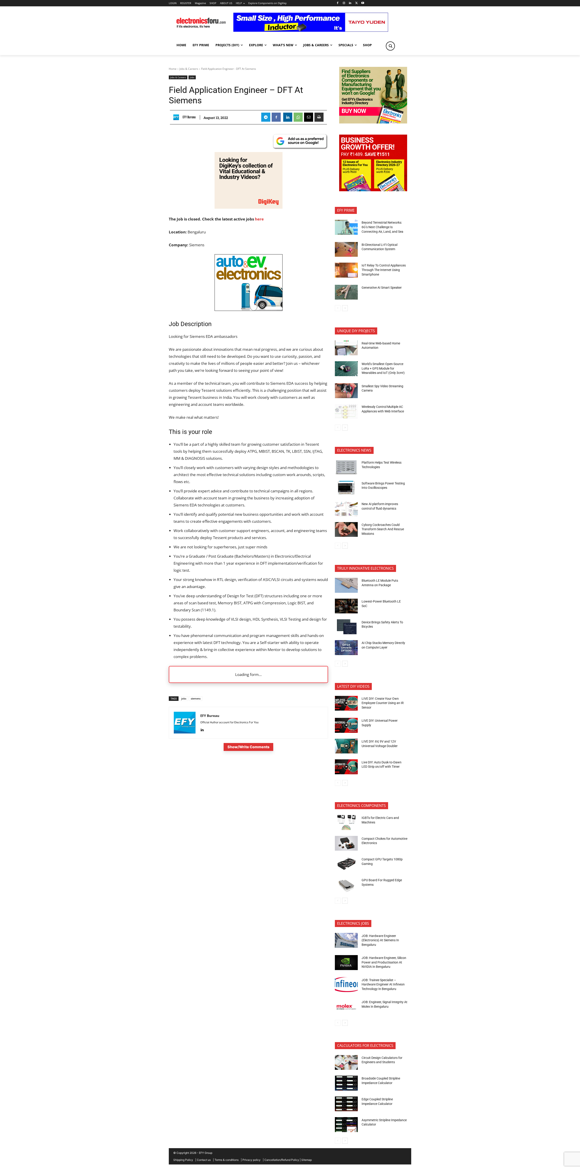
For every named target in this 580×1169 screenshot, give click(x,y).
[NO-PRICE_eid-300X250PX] (373, 122)
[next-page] (345, 308)
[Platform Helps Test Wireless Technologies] (346, 467)
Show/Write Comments (248, 747)
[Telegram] (265, 117)
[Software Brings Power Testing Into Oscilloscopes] (346, 487)
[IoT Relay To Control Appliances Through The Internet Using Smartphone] (346, 270)
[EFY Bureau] (177, 117)
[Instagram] (343, 3)
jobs (183, 698)
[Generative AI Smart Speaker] (346, 292)
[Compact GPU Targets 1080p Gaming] (346, 864)
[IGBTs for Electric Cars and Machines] (346, 822)
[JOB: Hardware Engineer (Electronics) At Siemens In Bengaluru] (346, 940)
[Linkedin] (350, 3)
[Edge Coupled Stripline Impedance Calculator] (346, 1103)
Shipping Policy (183, 1160)
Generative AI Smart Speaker (382, 287)
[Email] (308, 117)
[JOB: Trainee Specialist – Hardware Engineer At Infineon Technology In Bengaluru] (346, 984)
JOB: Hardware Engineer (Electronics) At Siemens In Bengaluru (380, 940)
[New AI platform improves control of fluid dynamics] (346, 508)
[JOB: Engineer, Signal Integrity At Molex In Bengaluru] (346, 1006)
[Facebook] (337, 3)
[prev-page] (338, 308)
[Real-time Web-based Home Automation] (346, 347)
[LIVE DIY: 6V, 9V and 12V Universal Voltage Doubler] (346, 746)
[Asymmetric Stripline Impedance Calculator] (346, 1124)
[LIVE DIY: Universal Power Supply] (346, 725)
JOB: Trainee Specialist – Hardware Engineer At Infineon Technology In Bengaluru (383, 984)
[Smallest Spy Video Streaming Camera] (346, 390)
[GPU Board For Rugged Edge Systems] (346, 884)
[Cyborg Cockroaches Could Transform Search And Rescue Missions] (346, 529)
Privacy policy (251, 1160)
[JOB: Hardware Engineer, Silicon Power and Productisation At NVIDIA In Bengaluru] (346, 962)
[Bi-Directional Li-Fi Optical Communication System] (346, 249)
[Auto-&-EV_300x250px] (249, 309)
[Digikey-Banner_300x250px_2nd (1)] (249, 207)
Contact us (204, 1160)
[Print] (319, 117)
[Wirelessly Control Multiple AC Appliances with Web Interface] (346, 411)
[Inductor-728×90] (310, 30)
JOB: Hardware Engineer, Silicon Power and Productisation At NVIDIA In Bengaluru (384, 962)
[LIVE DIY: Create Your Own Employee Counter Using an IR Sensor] (346, 703)
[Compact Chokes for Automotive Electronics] (346, 843)
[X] (356, 3)
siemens (196, 698)
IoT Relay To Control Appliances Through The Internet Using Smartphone (384, 270)
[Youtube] (362, 3)
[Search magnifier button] (390, 46)
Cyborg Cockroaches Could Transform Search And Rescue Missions (383, 529)
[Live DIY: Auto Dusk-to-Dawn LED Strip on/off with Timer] (346, 766)
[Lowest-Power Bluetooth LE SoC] (346, 606)
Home (172, 69)
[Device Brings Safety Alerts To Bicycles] (346, 626)
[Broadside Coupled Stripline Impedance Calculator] (346, 1083)
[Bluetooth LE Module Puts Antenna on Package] (346, 585)
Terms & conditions (227, 1160)
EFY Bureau (189, 117)
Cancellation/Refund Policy (281, 1160)
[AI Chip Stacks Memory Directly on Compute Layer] (346, 647)
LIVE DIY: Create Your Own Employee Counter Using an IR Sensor (383, 703)
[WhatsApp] (298, 117)
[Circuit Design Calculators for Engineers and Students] (346, 1062)
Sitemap (306, 1160)
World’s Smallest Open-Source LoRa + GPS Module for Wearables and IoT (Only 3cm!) (383, 368)
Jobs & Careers (188, 69)
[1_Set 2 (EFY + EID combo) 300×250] (373, 190)
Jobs (192, 77)
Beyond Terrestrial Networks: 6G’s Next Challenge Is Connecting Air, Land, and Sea (383, 227)
